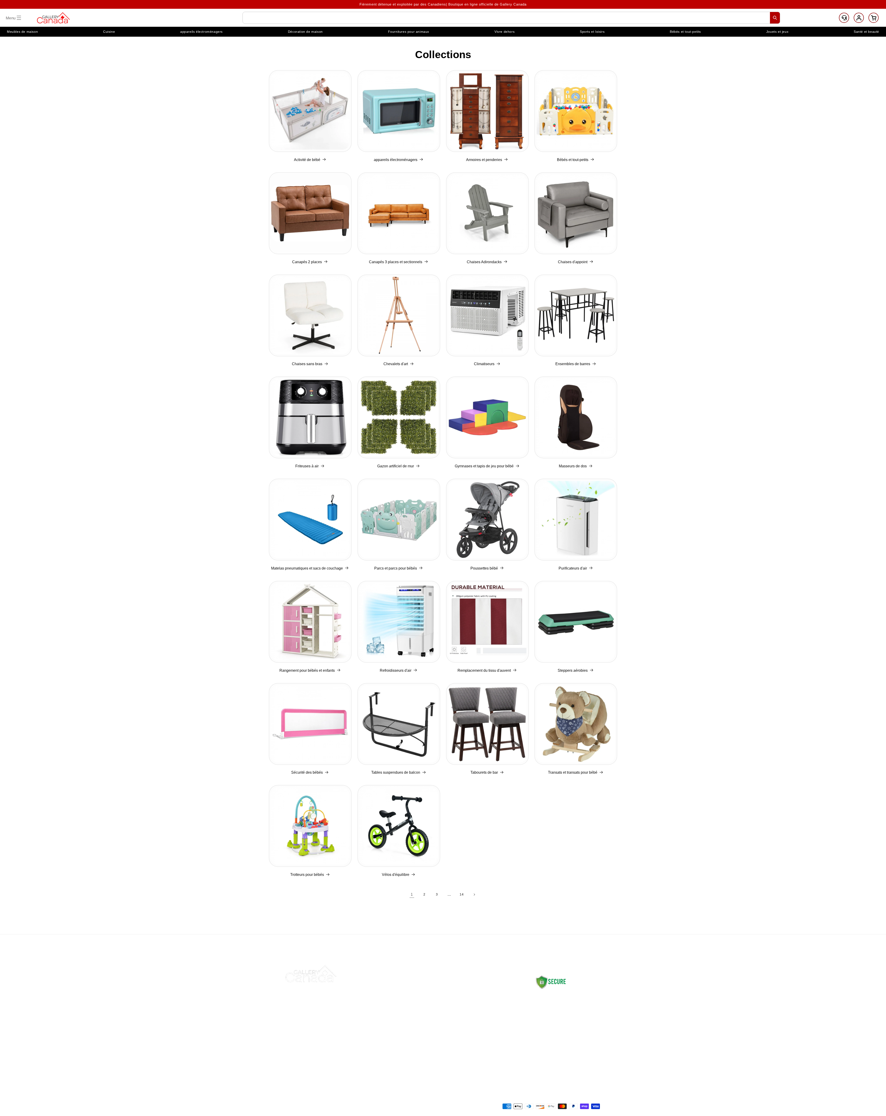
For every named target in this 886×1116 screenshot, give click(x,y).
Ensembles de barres (572, 364)
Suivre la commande (426, 1012)
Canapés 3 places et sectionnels (395, 262)
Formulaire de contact (552, 1054)
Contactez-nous (422, 990)
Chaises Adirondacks (484, 262)
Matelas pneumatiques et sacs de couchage (307, 568)
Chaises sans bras (307, 364)
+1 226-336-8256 (568, 1040)
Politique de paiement (493, 1023)
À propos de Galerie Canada (433, 1001)
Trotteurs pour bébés (307, 875)
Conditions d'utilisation (494, 1055)
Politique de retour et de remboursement (495, 1006)
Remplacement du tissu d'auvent (484, 670)
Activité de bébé (307, 160)
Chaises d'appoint (572, 262)
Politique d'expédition (493, 990)
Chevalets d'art (395, 364)
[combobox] (511, 18)
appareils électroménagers (395, 160)
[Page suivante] (474, 894)
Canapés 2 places (307, 262)
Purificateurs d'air (573, 568)
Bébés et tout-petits (572, 160)
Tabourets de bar (484, 772)
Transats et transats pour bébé (572, 772)
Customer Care (844, 18)
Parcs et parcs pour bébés (395, 568)
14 (462, 894)
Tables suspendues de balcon (395, 772)
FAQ (412, 1023)
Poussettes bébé (484, 568)
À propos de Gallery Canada (557, 1004)
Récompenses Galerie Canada (435, 1033)
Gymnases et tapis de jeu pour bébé (484, 466)
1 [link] (412, 894)
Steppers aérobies (573, 670)
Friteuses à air (307, 466)
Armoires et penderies (484, 160)
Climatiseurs (484, 364)
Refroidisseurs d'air (395, 670)
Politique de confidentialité (497, 1033)
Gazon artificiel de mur (395, 466)
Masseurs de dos (573, 466)
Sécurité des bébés (307, 772)
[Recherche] (775, 18)
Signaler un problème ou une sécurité (433, 1049)
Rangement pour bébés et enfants (307, 670)
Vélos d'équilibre (395, 875)
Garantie (482, 1044)
